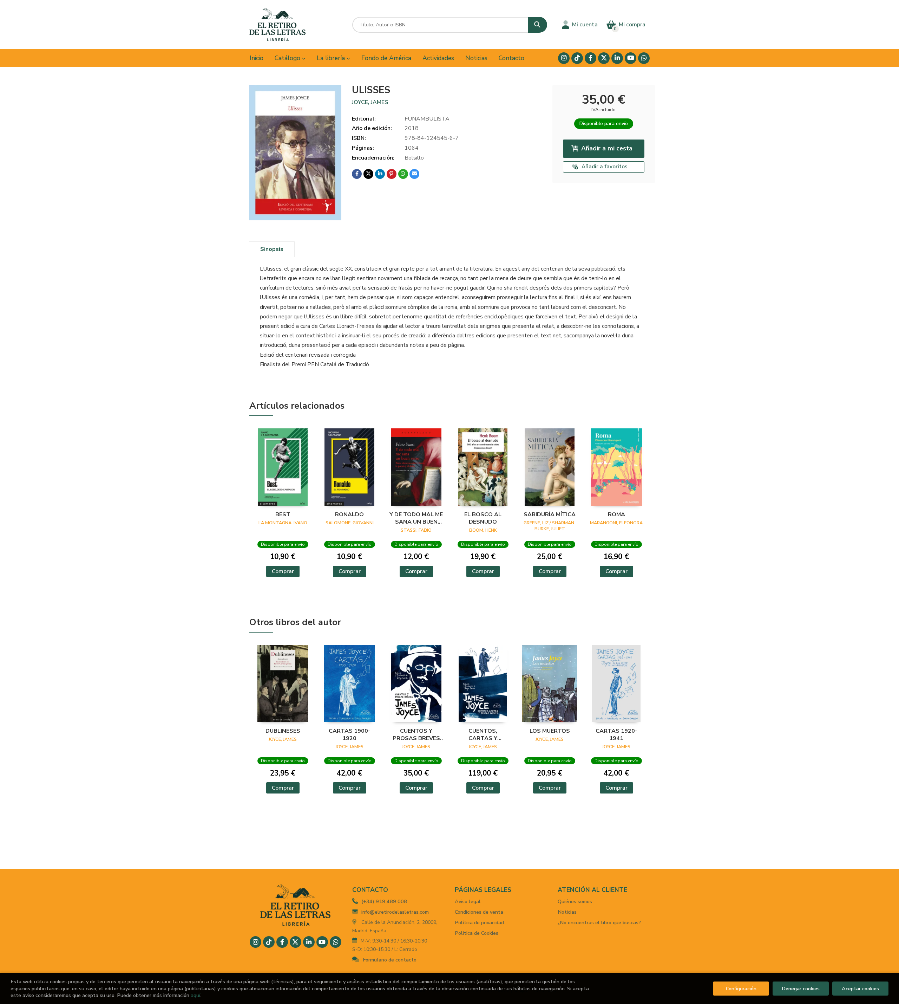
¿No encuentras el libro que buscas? (599, 922)
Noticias (567, 911)
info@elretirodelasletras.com (395, 911)
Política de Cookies (476, 933)
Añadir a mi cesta (606, 148)
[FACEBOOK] (590, 58)
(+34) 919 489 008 (384, 901)
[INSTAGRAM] (564, 58)
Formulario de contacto (389, 959)
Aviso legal (468, 901)
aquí (195, 995)
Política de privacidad (479, 922)
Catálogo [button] (288, 58)
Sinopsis (271, 249)
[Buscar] (537, 25)
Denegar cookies (801, 988)
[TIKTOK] (577, 58)
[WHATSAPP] (644, 58)
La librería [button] (332, 58)
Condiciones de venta (479, 911)
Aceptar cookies (860, 988)
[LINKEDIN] (617, 58)
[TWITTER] (604, 58)
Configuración (741, 988)
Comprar (283, 571)
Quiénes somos (575, 901)
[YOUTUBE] (630, 58)
